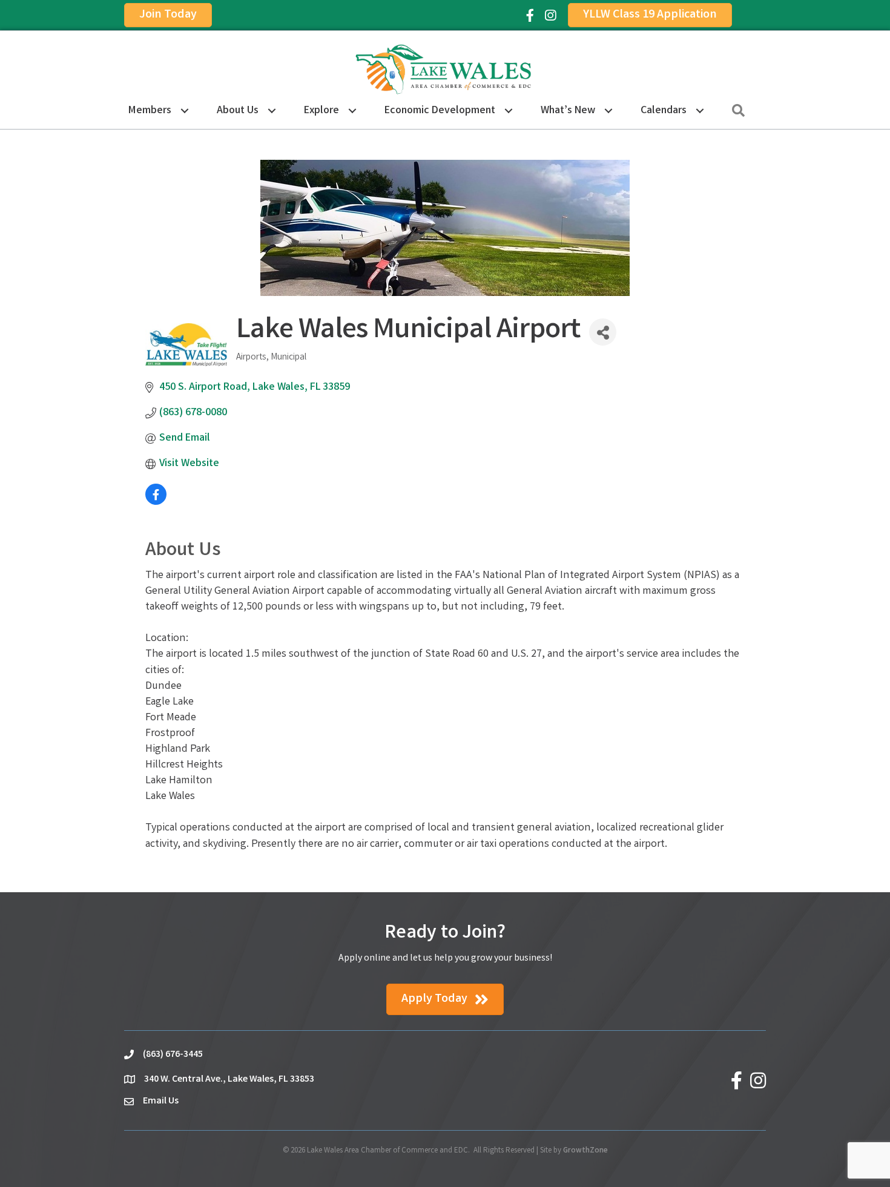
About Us (238, 111)
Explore (321, 111)
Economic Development (439, 111)
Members (149, 111)
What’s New (568, 111)
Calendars (664, 111)
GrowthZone (585, 1151)
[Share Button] (602, 332)
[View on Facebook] (155, 502)
